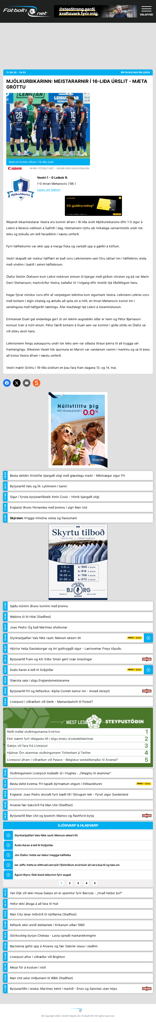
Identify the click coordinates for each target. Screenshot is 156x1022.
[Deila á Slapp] (36, 383)
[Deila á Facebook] (7, 383)
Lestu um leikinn (48, 190)
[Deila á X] (17, 383)
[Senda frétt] (26, 383)
